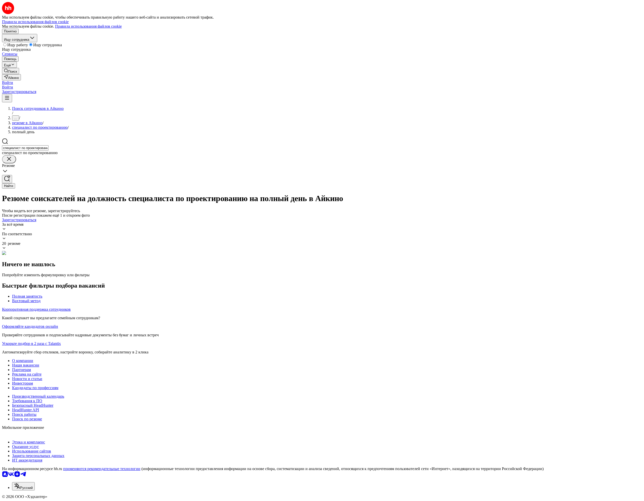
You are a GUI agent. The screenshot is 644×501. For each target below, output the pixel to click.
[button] (7, 82)
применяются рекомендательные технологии (101, 469)
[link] (10, 71)
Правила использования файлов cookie (88, 26)
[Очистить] (9, 159)
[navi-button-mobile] (7, 98)
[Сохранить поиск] (7, 179)
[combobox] (25, 148)
